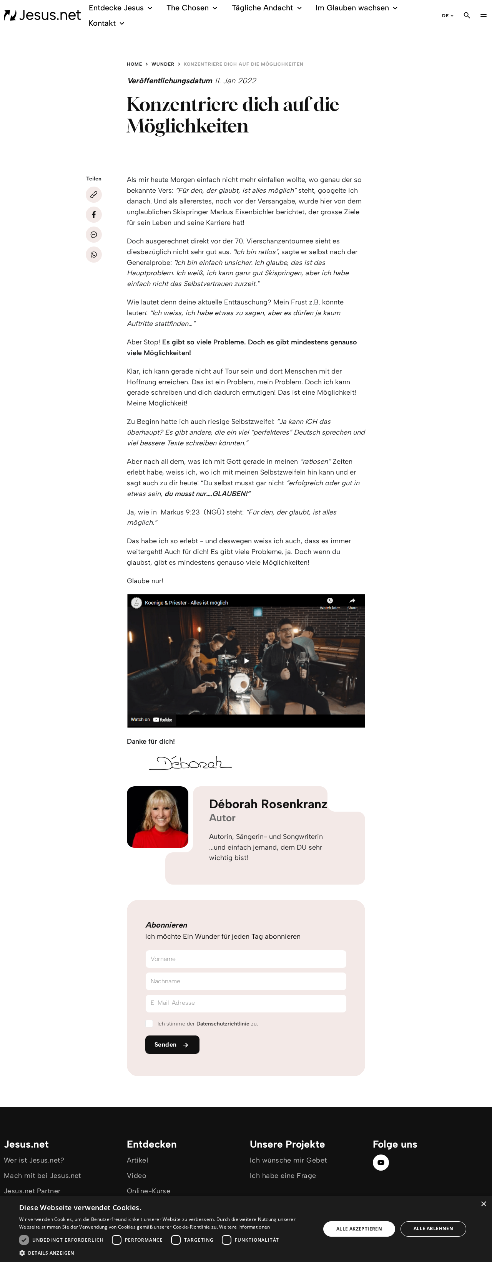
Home (134, 64)
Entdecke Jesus (116, 7)
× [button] (483, 1204)
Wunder (163, 64)
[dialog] (246, 1229)
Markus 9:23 (180, 512)
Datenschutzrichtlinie (222, 1024)
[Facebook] (94, 215)
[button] (165, 1252)
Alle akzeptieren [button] (359, 1229)
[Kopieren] (94, 195)
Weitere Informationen (244, 1227)
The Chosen (187, 7)
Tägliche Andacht (262, 7)
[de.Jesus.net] (42, 15)
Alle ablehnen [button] (433, 1228)
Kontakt (102, 23)
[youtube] (381, 1162)
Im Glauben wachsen (352, 7)
